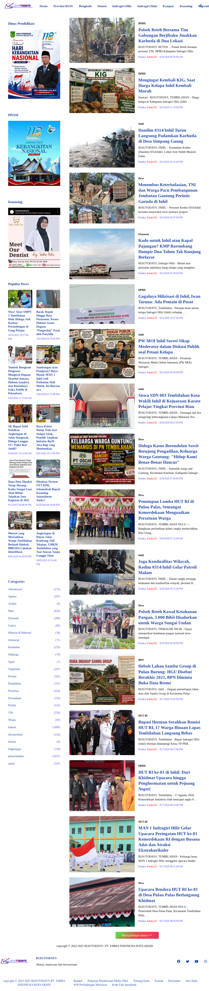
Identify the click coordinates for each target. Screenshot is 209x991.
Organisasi (34, 669)
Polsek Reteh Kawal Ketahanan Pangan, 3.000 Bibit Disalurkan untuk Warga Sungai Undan (167, 617)
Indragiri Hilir (122, 6)
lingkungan (34, 749)
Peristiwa (34, 690)
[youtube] (196, 961)
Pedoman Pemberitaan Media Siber (108, 980)
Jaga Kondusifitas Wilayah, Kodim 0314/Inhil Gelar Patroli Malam (167, 567)
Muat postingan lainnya (135, 935)
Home (44, 6)
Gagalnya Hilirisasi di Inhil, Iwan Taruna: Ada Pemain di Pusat (169, 299)
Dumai (102, 6)
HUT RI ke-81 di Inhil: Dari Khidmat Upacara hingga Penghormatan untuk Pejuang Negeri (166, 780)
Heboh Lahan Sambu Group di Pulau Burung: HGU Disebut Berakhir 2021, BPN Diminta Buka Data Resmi (167, 674)
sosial (34, 763)
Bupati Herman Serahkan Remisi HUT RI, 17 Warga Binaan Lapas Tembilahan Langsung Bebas (169, 728)
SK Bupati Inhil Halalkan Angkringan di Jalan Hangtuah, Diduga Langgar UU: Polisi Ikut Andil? (18, 437)
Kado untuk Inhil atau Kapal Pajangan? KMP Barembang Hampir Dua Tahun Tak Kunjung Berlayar (169, 249)
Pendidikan (34, 683)
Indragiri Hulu (147, 6)
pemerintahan (34, 756)
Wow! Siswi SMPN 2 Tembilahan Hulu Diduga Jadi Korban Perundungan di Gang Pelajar (19, 321)
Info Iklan (191, 980)
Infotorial (34, 640)
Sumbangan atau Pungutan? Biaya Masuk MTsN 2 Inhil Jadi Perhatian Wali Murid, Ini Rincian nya (48, 378)
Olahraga (34, 654)
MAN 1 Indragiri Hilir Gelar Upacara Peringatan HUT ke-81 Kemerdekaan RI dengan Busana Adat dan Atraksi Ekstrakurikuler (169, 839)
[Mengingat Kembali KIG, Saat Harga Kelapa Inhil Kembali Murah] (102, 90)
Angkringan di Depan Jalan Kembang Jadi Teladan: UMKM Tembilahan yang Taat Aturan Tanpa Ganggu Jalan (48, 544)
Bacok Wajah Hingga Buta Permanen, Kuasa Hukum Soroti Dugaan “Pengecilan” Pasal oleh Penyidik (48, 323)
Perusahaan (34, 698)
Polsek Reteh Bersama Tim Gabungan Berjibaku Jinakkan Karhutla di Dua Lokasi (167, 35)
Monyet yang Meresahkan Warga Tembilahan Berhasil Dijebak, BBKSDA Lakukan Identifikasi (20, 542)
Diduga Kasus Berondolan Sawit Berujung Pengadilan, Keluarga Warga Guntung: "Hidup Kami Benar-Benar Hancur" (168, 454)
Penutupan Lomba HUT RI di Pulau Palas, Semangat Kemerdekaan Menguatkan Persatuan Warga (166, 510)
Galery (34, 625)
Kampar (168, 6)
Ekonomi (34, 618)
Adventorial (34, 589)
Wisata (34, 719)
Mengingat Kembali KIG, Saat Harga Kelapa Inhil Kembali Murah (166, 86)
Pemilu (34, 676)
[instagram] (205, 961)
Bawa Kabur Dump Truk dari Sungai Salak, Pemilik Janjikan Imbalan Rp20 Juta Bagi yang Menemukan (47, 437)
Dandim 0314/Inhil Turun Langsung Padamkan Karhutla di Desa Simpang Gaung (167, 136)
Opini (34, 661)
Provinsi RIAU (63, 6)
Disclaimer (174, 980)
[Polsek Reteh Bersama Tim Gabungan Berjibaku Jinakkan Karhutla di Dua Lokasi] (102, 40)
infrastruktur (34, 734)
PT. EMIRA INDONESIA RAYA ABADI (129, 946)
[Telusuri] (201, 6)
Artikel (34, 603)
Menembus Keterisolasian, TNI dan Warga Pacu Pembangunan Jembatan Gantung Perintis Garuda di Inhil (168, 193)
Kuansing (186, 6)
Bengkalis (85, 6)
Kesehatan (34, 647)
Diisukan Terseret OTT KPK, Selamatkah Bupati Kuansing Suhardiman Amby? (48, 491)
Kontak (159, 980)
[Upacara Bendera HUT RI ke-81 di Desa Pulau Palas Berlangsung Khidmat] (102, 902)
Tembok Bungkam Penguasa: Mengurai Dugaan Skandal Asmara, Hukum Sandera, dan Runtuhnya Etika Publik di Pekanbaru (19, 380)
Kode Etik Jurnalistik (124, 984)
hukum (34, 727)
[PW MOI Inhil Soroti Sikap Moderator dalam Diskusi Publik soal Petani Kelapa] (102, 353)
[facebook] (178, 961)
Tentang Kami (141, 980)
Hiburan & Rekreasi (34, 632)
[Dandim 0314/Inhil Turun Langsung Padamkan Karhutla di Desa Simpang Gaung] (102, 143)
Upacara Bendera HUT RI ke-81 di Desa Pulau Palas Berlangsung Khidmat (168, 895)
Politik (34, 705)
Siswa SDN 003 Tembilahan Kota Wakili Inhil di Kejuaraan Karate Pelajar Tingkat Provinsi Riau (169, 401)
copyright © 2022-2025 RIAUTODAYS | (27, 980)
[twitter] (187, 961)
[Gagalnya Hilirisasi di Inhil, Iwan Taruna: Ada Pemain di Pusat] (102, 304)
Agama (34, 596)
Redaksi (77, 980)
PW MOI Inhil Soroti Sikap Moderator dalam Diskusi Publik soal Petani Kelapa (169, 346)
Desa (34, 610)
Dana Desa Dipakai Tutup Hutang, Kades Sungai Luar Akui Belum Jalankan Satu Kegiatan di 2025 (20, 491)
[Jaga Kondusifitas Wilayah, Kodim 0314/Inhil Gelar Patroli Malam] (102, 572)
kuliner (34, 741)
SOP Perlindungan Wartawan (90, 984)
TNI (34, 712)
